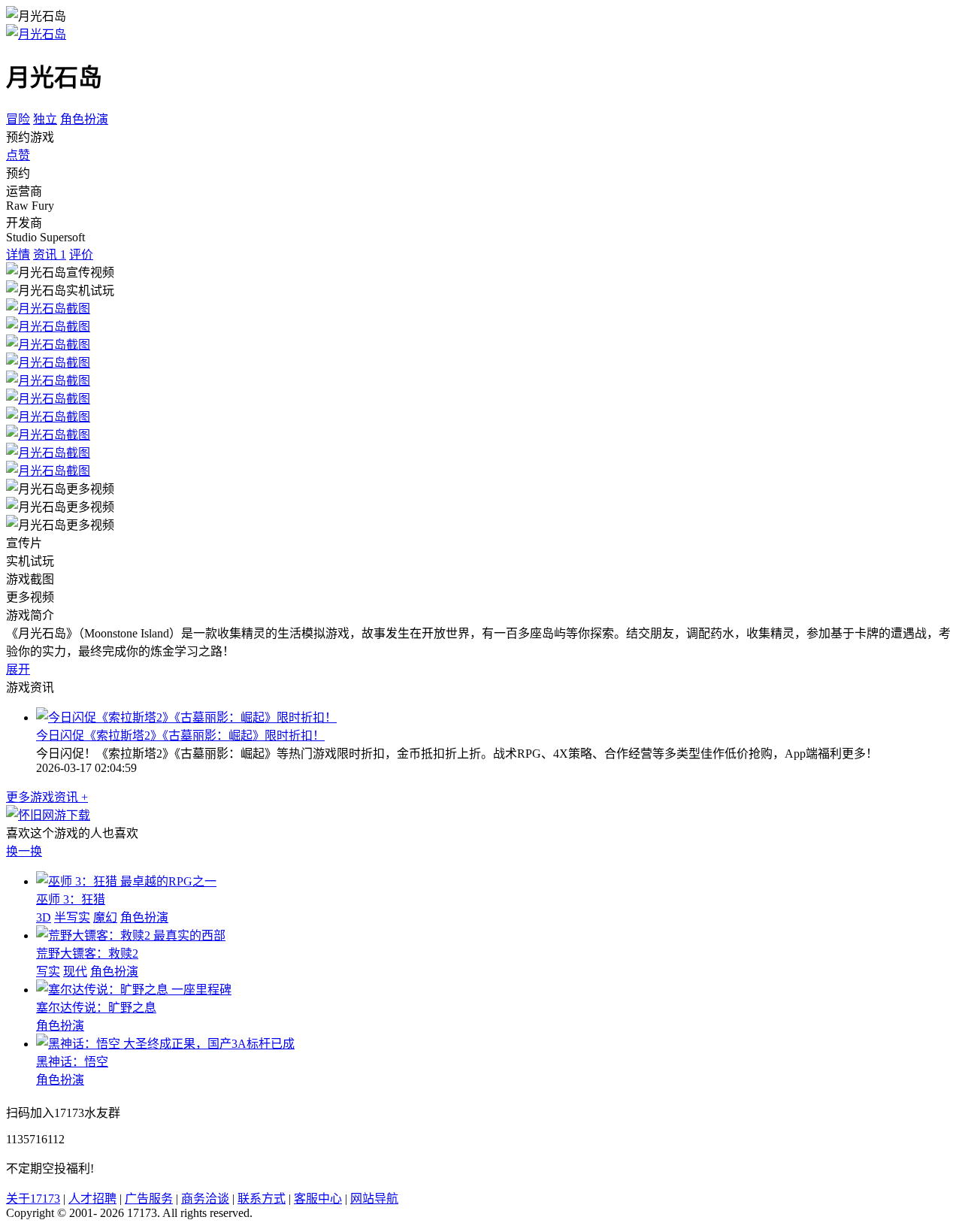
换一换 (24, 851)
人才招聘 (92, 1198)
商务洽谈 (205, 1198)
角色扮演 (84, 119)
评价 (81, 254)
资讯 (49, 254)
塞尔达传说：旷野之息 (96, 1007)
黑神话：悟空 (72, 1061)
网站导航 (374, 1198)
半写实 (72, 917)
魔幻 (105, 917)
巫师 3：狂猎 (70, 899)
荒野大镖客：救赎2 (87, 953)
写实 (48, 971)
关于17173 (33, 1198)
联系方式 (261, 1198)
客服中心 (318, 1198)
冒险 (18, 119)
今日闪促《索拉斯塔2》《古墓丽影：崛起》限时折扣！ (180, 735)
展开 (18, 669)
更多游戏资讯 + (47, 797)
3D (43, 917)
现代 (75, 971)
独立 (45, 119)
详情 (18, 254)
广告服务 (149, 1198)
